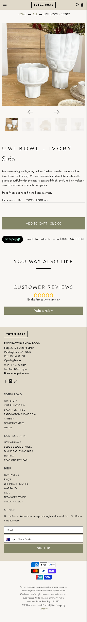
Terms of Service (15, 497)
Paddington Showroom (20, 414)
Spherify (43, 608)
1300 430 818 (16, 356)
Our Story (11, 401)
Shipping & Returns (16, 484)
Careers (9, 418)
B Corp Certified (14, 410)
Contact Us (11, 475)
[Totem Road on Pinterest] (15, 382)
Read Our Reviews (15, 460)
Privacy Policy (13, 501)
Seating (9, 455)
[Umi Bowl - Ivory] (43, 64)
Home (22, 14)
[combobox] (10, 539)
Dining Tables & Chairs (18, 451)
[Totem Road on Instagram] (10, 382)
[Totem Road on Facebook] (6, 382)
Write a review (43, 310)
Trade (8, 427)
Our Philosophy (14, 405)
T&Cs (7, 493)
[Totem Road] (43, 5)
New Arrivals (12, 442)
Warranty (10, 488)
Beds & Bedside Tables (18, 447)
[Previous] (30, 112)
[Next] (57, 112)
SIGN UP (43, 548)
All (35, 14)
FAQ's (7, 479)
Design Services (14, 423)
